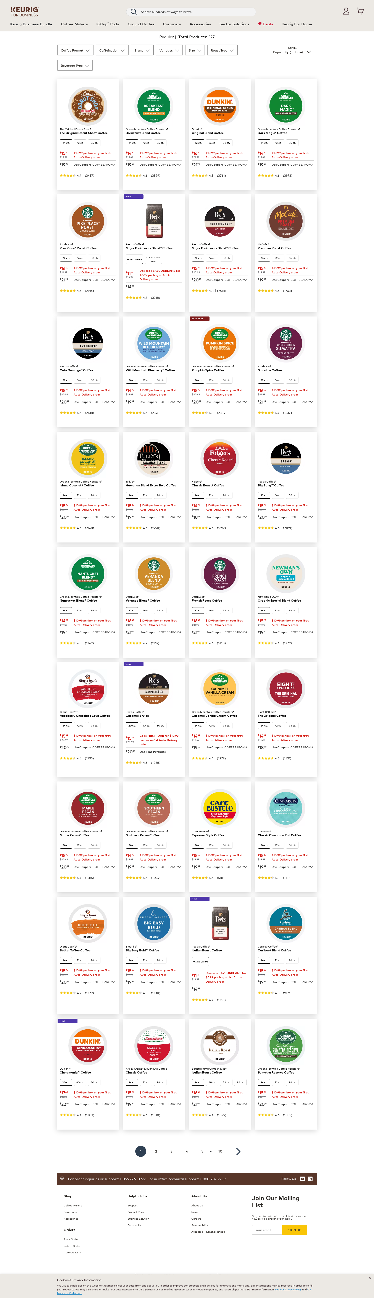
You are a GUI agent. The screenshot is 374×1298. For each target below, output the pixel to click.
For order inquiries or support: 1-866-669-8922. (107, 1178)
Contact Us (134, 1225)
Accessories (71, 1218)
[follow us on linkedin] (310, 1179)
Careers (196, 1218)
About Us (197, 1205)
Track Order (71, 1239)
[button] (346, 11)
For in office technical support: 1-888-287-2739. (186, 1178)
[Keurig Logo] (25, 10)
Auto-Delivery (72, 1252)
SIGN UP (294, 1230)
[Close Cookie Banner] (370, 1278)
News (194, 1212)
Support (132, 1205)
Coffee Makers (73, 1205)
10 (220, 1151)
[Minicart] (360, 11)
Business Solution (138, 1218)
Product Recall (136, 1212)
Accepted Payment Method (208, 1231)
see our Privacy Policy (288, 1289)
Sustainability (199, 1225)
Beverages (70, 1212)
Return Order (72, 1246)
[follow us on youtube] (302, 1179)
